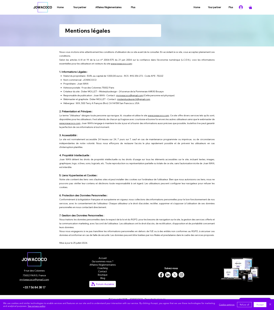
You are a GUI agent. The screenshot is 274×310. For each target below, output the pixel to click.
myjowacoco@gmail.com (129, 95)
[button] (250, 7)
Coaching (103, 268)
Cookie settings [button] (227, 304)
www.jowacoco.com (121, 63)
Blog (102, 278)
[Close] (270, 304)
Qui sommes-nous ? (102, 261)
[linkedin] (168, 275)
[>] (242, 7)
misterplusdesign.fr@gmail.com (133, 99)
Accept (260, 304)
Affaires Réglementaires (103, 264)
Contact (102, 271)
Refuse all (244, 304)
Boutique (103, 274)
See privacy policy (36, 306)
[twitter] (174, 275)
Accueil (103, 258)
